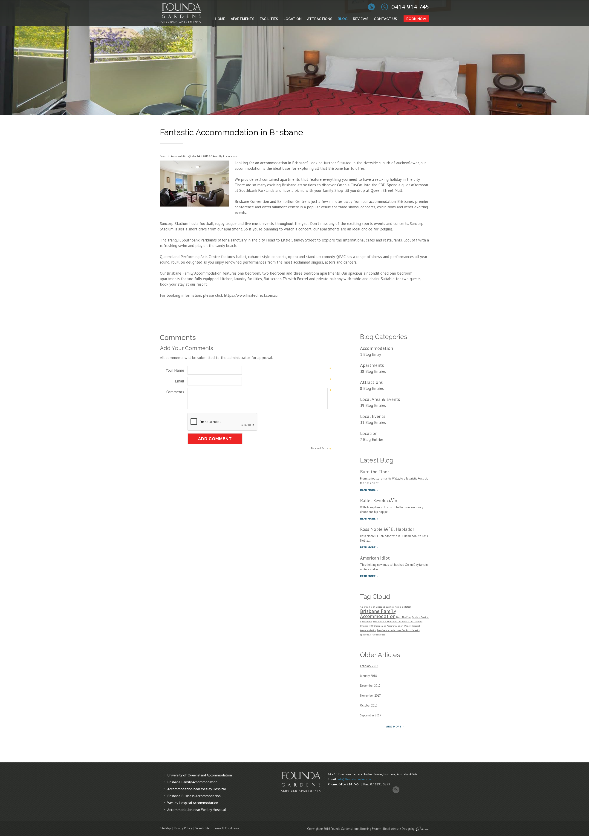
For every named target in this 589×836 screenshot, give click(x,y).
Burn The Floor (403, 617)
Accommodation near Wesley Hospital (196, 789)
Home (220, 19)
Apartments (242, 19)
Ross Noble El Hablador (385, 621)
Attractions (319, 19)
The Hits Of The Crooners (409, 621)
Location (292, 19)
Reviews (360, 19)
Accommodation (179, 156)
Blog (342, 19)
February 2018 (369, 666)
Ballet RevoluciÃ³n (378, 500)
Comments (175, 391)
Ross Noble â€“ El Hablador (387, 529)
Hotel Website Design (397, 829)
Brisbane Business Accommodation (393, 606)
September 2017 (370, 715)
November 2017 (370, 696)
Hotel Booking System (366, 829)
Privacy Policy (183, 828)
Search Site (202, 828)
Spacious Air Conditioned (372, 634)
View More (393, 726)
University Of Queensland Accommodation (381, 625)
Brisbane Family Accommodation (194, 273)
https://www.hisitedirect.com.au (250, 295)
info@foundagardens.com (355, 779)
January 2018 (368, 676)
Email (179, 381)
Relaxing (415, 630)
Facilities (269, 19)
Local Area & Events (380, 399)
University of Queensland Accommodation (199, 775)
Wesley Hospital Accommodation (192, 802)
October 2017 (369, 705)
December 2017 (370, 686)
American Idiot (375, 558)
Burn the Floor (374, 472)
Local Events (372, 416)
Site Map (165, 828)
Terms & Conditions (226, 828)
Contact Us (385, 19)
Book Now (416, 19)
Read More (367, 489)
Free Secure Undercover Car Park (394, 630)
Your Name (175, 370)
